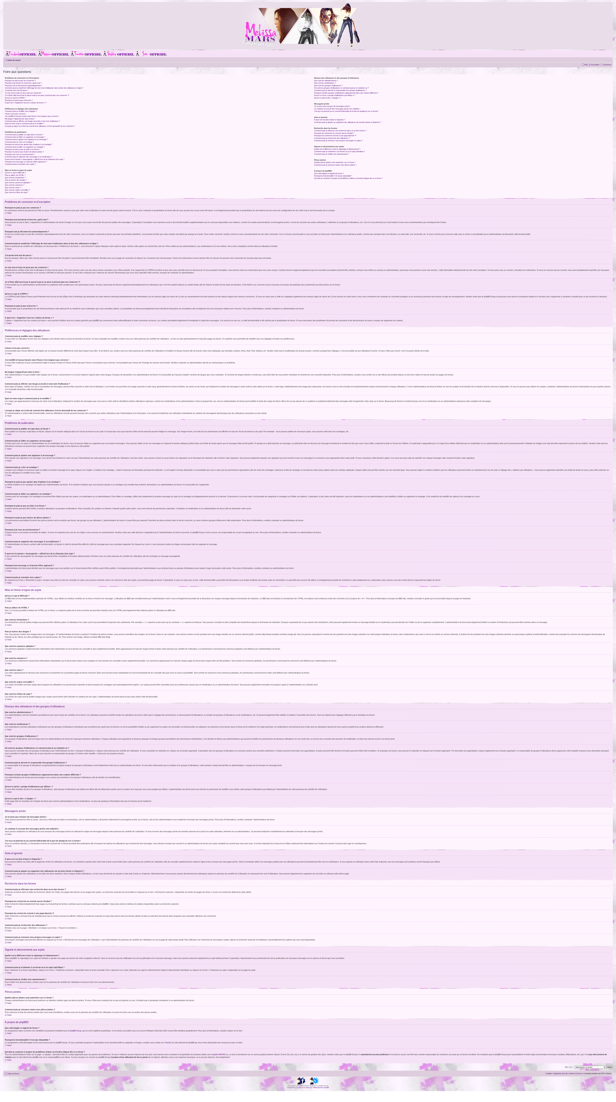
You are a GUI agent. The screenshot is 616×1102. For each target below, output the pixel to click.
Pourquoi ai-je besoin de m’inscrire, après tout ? (23, 83)
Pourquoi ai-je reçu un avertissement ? (20, 154)
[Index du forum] (308, 47)
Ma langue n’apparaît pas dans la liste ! (20, 119)
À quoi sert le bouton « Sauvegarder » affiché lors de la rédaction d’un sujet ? (34, 159)
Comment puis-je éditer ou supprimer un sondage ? (25, 147)
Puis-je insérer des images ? (16, 180)
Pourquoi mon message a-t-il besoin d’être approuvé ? (26, 162)
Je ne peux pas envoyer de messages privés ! (332, 106)
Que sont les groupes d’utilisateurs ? (328, 85)
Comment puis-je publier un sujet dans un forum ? (24, 135)
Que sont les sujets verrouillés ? (17, 190)
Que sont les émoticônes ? (15, 178)
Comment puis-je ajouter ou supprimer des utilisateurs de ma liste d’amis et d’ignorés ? (347, 122)
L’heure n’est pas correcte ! (15, 114)
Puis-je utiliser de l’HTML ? (15, 175)
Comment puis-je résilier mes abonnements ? (331, 154)
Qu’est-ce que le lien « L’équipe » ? (327, 98)
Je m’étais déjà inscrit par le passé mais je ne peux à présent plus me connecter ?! (37, 95)
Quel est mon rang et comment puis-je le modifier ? (24, 123)
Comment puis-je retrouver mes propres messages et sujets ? (338, 141)
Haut (9, 213)
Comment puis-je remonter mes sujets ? (20, 164)
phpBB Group (75, 1031)
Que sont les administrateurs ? (326, 80)
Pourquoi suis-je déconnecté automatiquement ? (23, 85)
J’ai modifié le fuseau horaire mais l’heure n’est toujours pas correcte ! (32, 116)
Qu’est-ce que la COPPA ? (15, 98)
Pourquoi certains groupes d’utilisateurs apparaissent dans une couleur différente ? (346, 93)
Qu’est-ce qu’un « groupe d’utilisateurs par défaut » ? (334, 95)
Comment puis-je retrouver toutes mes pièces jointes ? (335, 165)
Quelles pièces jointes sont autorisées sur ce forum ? (334, 162)
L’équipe (549, 1073)
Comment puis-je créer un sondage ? (19, 142)
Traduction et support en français (299, 1087)
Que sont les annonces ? (14, 185)
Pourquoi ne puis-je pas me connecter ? (20, 80)
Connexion (607, 65)
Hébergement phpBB (321, 1087)
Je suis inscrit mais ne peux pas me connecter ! (23, 93)
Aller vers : (569, 1067)
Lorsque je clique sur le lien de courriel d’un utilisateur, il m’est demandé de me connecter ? (40, 126)
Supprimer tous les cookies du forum (567, 1073)
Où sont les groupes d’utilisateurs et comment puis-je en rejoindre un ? (341, 88)
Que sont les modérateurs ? (325, 83)
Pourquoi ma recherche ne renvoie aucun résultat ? (334, 133)
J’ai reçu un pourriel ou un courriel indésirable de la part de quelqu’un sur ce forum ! (346, 111)
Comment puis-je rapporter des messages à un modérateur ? (28, 157)
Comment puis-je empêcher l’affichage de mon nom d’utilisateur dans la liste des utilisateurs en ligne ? (44, 88)
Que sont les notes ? (13, 188)
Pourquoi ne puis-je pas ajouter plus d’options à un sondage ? (28, 144)
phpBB (300, 1086)
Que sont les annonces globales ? (18, 183)
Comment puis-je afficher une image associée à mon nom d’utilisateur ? (32, 121)
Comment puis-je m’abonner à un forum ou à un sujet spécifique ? (339, 151)
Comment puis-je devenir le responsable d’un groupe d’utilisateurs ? (340, 90)
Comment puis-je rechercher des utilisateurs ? (332, 138)
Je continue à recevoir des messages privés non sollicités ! (337, 109)
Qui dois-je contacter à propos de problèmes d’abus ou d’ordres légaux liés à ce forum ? (348, 178)
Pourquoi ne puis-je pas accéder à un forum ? (22, 149)
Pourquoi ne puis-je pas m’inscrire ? (19, 100)
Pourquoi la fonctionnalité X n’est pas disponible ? (333, 176)
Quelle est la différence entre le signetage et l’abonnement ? (337, 149)
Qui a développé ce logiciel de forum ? (329, 173)
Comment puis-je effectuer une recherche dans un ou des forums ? (340, 131)
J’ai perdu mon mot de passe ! (16, 90)
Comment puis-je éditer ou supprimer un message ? (25, 137)
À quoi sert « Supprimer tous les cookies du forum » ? (26, 103)
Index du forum (14, 60)
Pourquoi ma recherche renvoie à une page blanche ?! (335, 136)
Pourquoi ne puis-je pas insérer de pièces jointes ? (24, 152)
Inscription (595, 65)
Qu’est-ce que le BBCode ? (15, 173)
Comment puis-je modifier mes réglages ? (21, 111)
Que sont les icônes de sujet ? (16, 192)
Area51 (168, 1043)
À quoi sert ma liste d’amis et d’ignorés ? (329, 120)
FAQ (586, 65)
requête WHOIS (218, 1054)
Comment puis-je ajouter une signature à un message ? (26, 139)
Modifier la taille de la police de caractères (609, 59)
